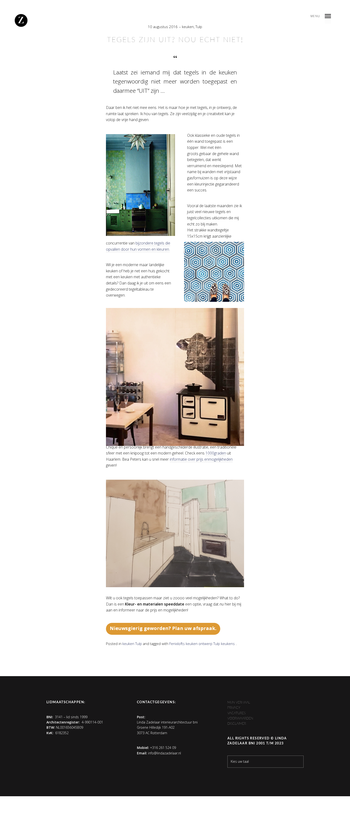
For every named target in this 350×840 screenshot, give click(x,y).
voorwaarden (240, 718)
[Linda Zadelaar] (21, 20)
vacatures (236, 713)
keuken (188, 26)
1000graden (215, 453)
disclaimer (236, 723)
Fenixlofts (177, 643)
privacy (233, 707)
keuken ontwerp (199, 643)
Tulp (198, 26)
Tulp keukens (224, 643)
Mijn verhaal (238, 702)
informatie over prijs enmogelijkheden (201, 459)
